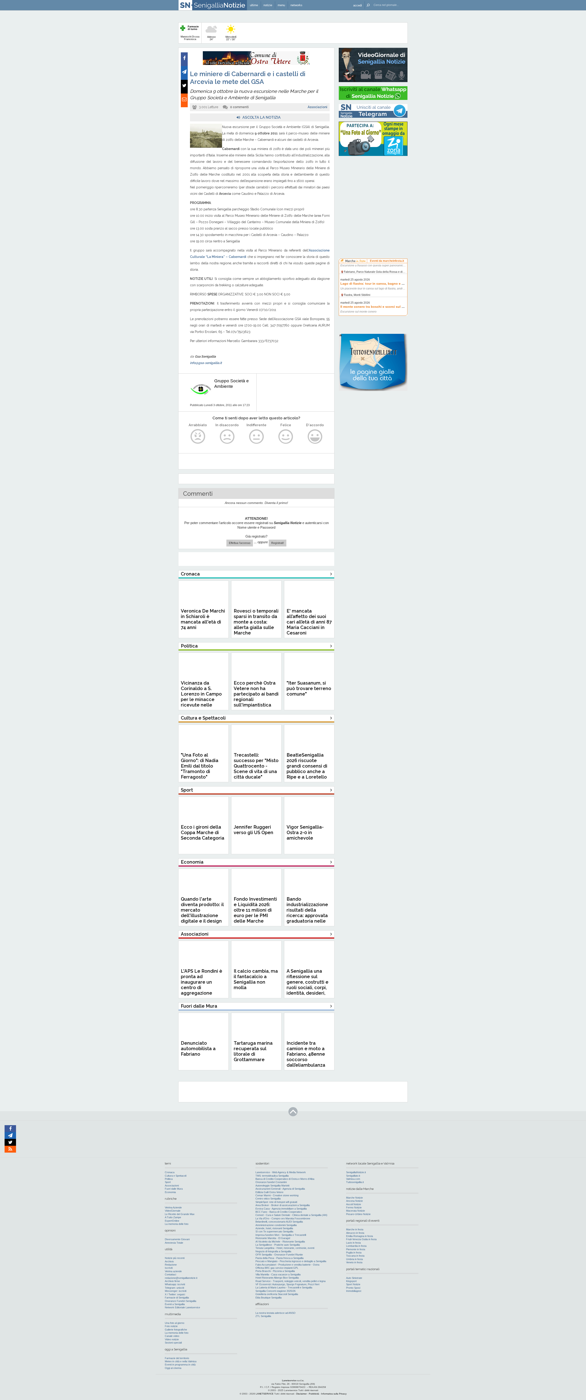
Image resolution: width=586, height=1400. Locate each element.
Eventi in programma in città (180, 1364)
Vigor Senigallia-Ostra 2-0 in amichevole (305, 832)
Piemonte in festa (355, 1249)
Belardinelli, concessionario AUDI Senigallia (279, 1221)
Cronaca (169, 1172)
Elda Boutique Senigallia (268, 1297)
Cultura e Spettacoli (175, 1175)
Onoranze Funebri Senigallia (180, 1301)
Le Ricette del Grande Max (180, 1214)
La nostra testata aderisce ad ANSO (275, 1313)
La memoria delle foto (176, 1224)
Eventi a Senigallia (175, 1304)
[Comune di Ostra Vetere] (256, 64)
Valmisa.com (353, 1179)
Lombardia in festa (356, 1246)
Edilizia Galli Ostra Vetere (269, 1192)
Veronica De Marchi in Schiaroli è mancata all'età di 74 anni (203, 619)
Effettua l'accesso (239, 543)
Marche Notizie (354, 1197)
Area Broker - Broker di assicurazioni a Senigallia (282, 1205)
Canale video (172, 1336)
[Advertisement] (373, 188)
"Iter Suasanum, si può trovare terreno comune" (309, 688)
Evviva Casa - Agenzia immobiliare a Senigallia (281, 1208)
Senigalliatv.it (353, 1175)
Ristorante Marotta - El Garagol (272, 1238)
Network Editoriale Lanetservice (182, 1307)
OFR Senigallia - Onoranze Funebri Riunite (279, 1254)
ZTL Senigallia (263, 1316)
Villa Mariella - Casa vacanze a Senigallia (278, 1274)
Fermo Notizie (354, 1207)
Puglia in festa (353, 1252)
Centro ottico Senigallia (268, 1198)
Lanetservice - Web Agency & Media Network (280, 1172)
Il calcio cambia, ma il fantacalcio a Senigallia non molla (256, 979)
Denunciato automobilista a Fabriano (198, 1048)
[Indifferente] (256, 436)
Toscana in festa (355, 1255)
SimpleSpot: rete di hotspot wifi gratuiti (276, 1202)
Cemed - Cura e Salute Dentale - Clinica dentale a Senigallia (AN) (291, 1215)
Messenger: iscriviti (175, 1291)
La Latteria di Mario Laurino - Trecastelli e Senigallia (283, 1287)
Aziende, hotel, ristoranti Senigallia (274, 1228)
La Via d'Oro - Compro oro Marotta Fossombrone (282, 1218)
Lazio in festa (353, 1242)
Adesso (211, 38)
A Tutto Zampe (173, 1217)
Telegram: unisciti (174, 1287)
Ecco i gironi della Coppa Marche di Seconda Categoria (202, 832)
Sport (168, 1182)
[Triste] (227, 436)
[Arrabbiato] (197, 436)
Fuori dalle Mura (174, 1188)
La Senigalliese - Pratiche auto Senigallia (277, 1244)
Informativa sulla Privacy (334, 1393)
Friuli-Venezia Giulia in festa (361, 1239)
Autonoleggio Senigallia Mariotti (272, 1185)
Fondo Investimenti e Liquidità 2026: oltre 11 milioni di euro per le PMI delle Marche (255, 910)
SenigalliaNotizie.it (356, 1172)
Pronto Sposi (353, 1287)
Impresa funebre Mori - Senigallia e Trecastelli (280, 1235)
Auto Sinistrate (354, 1278)
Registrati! (277, 543)
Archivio (169, 1261)
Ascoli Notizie (353, 1204)
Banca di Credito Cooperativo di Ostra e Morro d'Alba (284, 1179)
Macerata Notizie (355, 1210)
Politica (169, 1179)
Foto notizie (171, 1326)
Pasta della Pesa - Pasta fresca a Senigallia (279, 1258)
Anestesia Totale (174, 1242)
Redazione (171, 1264)
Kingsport (351, 1281)
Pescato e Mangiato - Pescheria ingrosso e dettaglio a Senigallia (290, 1261)
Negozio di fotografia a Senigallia (273, 1251)
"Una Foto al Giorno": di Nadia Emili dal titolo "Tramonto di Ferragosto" (199, 766)
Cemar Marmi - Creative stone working (276, 1195)
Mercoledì (230, 38)
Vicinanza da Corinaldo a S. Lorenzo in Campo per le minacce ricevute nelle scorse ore (201, 696)
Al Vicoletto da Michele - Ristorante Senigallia (280, 1241)
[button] (357, 5)
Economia (170, 1192)
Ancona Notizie (354, 1200)
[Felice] (285, 436)
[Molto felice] (315, 436)
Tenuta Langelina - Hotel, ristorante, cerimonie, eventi (284, 1248)
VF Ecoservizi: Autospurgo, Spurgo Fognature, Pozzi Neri (287, 1284)
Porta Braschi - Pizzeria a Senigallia (275, 1271)
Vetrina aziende (173, 1271)
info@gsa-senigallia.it (206, 363)
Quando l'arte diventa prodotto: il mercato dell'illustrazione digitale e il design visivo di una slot (202, 912)
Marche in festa (354, 1229)
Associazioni (317, 107)
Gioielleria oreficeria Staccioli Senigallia (276, 1294)
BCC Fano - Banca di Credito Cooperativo (278, 1211)
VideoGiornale (172, 1210)
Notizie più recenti (174, 1258)
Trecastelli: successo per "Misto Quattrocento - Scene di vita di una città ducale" (256, 766)
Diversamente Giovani (177, 1239)
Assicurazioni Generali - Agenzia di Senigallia (280, 1188)
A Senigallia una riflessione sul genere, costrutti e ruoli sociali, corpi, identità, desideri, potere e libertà (307, 984)
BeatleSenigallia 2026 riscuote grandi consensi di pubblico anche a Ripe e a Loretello (307, 766)
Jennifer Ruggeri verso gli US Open (253, 829)
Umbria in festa (354, 1259)
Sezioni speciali (173, 1342)
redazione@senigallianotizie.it (181, 1278)
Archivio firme (172, 1281)
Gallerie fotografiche (176, 1329)
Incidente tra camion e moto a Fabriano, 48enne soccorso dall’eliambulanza (306, 1054)
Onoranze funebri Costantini (271, 1182)
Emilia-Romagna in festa (359, 1236)
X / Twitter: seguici (175, 1294)
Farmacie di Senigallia (177, 1297)
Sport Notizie (353, 1284)
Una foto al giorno (174, 1323)
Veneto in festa (354, 1262)
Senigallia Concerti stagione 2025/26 (275, 1291)
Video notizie (172, 1339)
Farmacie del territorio (177, 1358)
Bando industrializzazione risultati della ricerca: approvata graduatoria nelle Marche (307, 912)
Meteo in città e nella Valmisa (180, 1361)
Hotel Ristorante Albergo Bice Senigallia (277, 1277)
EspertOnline (172, 1220)
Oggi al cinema (173, 1368)
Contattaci (170, 1274)
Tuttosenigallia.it (355, 1182)
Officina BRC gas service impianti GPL (276, 1267)
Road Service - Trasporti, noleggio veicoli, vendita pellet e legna (290, 1281)
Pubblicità (314, 1393)
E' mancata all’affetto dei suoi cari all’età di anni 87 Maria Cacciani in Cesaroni (309, 622)
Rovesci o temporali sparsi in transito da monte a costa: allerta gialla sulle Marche (256, 622)
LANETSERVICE (265, 1393)
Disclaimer (301, 1393)
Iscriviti (169, 1267)
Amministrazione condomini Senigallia (276, 1225)
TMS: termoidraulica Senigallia (272, 1175)
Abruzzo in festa (355, 1232)
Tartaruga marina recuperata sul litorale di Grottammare (253, 1051)
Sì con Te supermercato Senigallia (274, 1231)
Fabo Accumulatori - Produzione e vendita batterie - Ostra (287, 1264)
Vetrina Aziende (173, 1207)
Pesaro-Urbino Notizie (358, 1214)
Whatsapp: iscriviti (175, 1284)
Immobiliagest (353, 1291)
